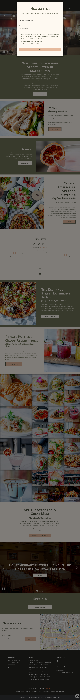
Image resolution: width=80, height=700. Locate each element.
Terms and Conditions (36, 38)
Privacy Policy (25, 38)
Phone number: (22, 26)
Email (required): (23, 17)
